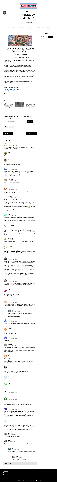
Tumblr (48, 27)
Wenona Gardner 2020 (12, 279)
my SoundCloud (10, 77)
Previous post (8, 133)
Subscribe (30, 121)
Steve (9, 440)
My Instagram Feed (39, 27)
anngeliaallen (10, 320)
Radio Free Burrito (28, 30)
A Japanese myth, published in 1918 (11, 87)
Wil (12, 310)
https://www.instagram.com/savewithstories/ (12, 183)
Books (13, 27)
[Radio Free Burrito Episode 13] (31, 105)
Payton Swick (10, 433)
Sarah (9, 152)
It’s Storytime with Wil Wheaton (25, 27)
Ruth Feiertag (10, 257)
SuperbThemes (38, 480)
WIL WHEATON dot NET (28, 14)
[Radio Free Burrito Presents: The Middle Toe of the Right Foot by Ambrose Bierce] (19, 104)
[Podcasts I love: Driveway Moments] (9, 105)
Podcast (11, 126)
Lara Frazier (10, 196)
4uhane (9, 159)
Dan (8, 366)
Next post (31, 133)
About (8, 27)
